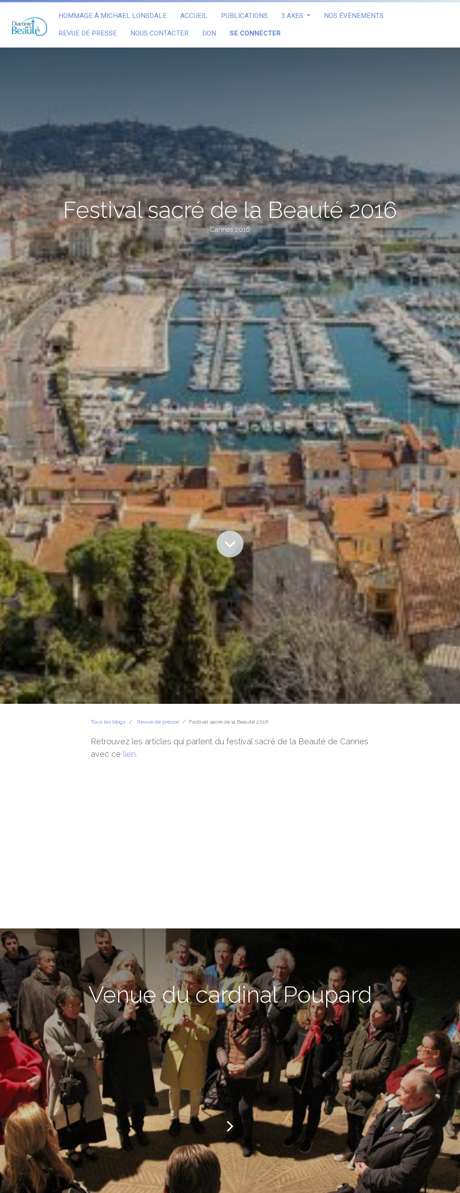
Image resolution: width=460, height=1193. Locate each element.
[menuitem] (112, 16)
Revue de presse (158, 722)
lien (129, 754)
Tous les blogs (108, 722)
